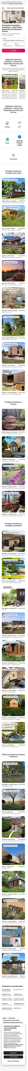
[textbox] (7, 46)
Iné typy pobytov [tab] (6, 989)
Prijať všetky (13, 1053)
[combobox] (13, 40)
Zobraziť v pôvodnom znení (16, 3)
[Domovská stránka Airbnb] (3, 8)
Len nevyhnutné (13, 1057)
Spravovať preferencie (13, 1061)
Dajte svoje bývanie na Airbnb (15, 8)
